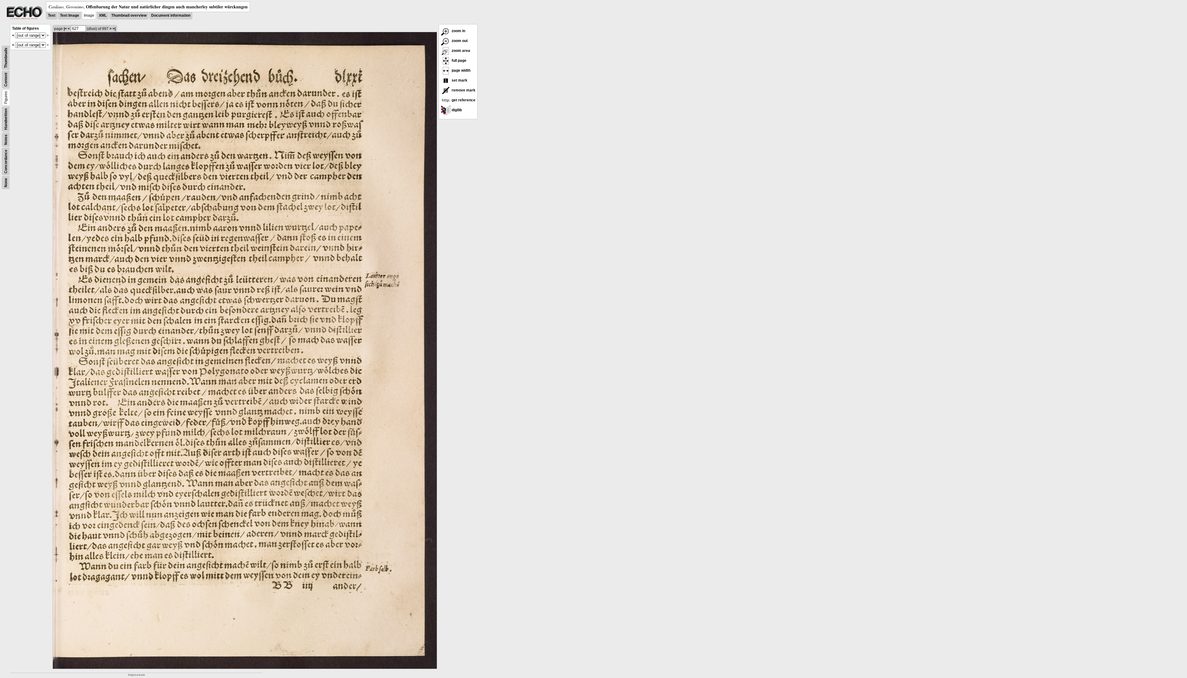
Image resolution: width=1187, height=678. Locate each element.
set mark (459, 80)
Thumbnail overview (129, 15)
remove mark (463, 90)
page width (460, 70)
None (6, 182)
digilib (456, 110)
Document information (170, 15)
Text (51, 15)
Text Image (69, 15)
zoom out (459, 41)
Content (6, 80)
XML (103, 15)
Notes (6, 139)
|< (65, 29)
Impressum (136, 674)
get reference (463, 100)
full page (458, 60)
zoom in (458, 31)
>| (114, 29)
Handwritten (6, 119)
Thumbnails (6, 58)
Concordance (6, 161)
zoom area (460, 51)
